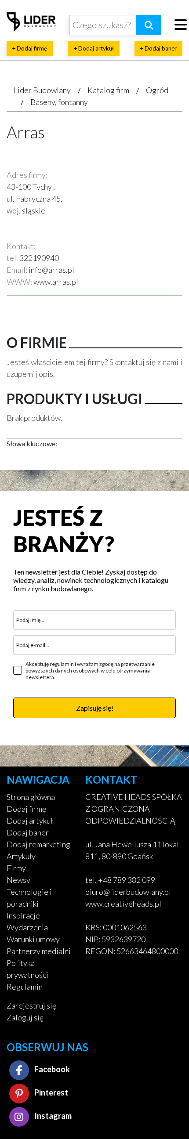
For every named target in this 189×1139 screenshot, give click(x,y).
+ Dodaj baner (158, 48)
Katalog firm (108, 90)
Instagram (52, 1116)
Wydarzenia (27, 927)
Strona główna (31, 797)
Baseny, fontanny (59, 102)
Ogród (157, 90)
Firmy (16, 868)
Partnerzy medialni (39, 951)
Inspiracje (23, 915)
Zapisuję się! (94, 708)
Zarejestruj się (31, 1005)
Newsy (18, 880)
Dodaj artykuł (30, 820)
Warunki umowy (33, 939)
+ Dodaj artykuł (94, 48)
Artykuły (21, 856)
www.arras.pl (55, 281)
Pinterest (50, 1092)
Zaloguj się (25, 1017)
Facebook (51, 1069)
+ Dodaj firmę (29, 48)
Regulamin (25, 986)
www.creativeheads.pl (123, 903)
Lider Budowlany (42, 90)
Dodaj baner (28, 832)
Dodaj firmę (26, 809)
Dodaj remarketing (38, 844)
